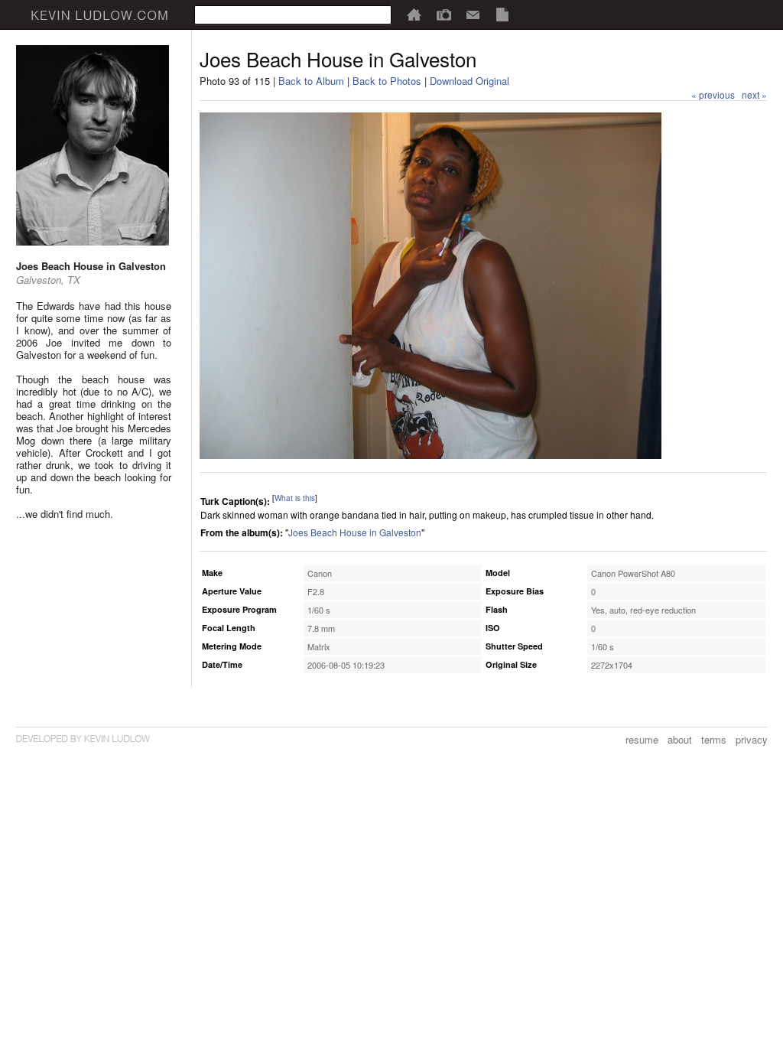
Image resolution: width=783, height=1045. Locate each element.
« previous (713, 94)
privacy (752, 739)
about (680, 739)
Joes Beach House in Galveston (354, 532)
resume (641, 739)
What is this (295, 498)
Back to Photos (387, 80)
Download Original (469, 80)
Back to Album (311, 80)
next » (754, 94)
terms (713, 739)
